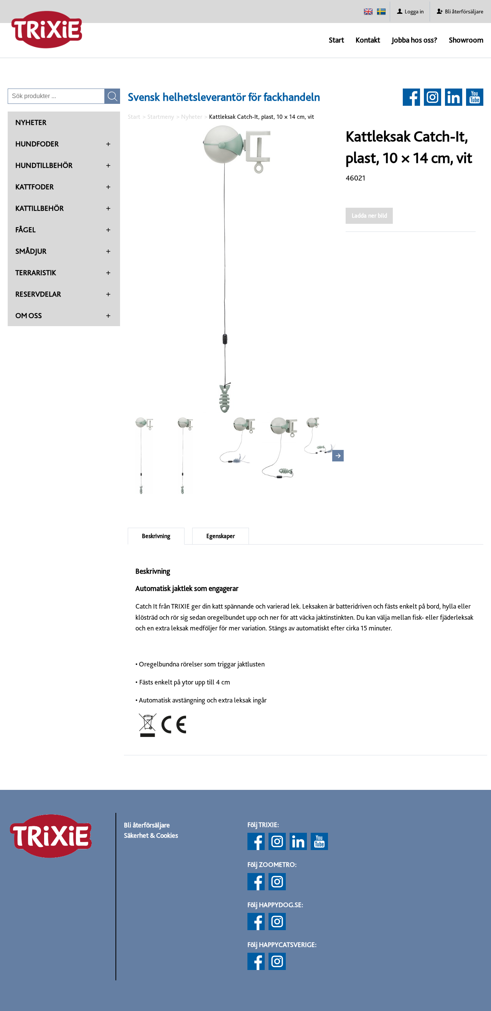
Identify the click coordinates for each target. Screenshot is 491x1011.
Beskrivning (156, 536)
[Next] (338, 455)
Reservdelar (38, 294)
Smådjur (30, 251)
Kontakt (368, 39)
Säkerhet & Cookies (151, 835)
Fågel (25, 229)
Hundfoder (37, 143)
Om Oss (28, 315)
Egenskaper (220, 536)
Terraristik (35, 272)
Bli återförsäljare (147, 825)
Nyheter (30, 122)
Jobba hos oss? (414, 39)
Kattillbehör (39, 208)
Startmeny (160, 116)
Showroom (466, 39)
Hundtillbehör (43, 165)
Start (336, 39)
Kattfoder (34, 186)
